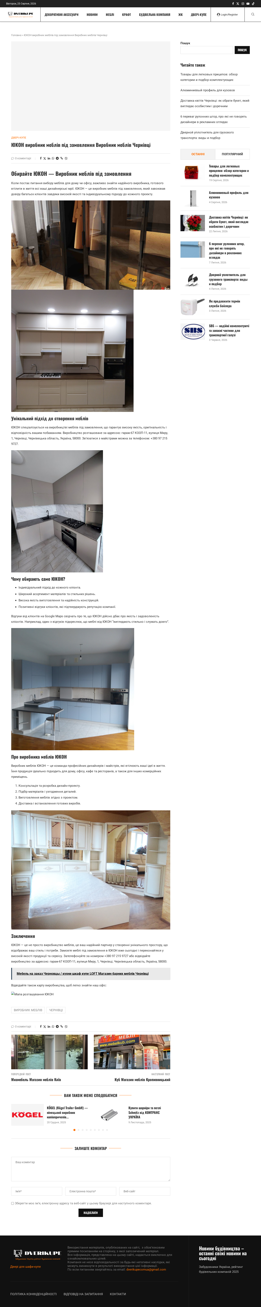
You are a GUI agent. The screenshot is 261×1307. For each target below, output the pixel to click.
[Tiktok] (253, 3)
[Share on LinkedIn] (49, 158)
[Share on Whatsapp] (53, 158)
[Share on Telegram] (57, 158)
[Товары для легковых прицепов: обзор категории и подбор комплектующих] (192, 172)
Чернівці (56, 1010)
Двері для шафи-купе (25, 1266)
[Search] (253, 14)
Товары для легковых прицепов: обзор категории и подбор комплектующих (229, 170)
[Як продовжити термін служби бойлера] (192, 307)
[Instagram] (242, 3)
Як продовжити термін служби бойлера (224, 303)
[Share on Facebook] (41, 158)
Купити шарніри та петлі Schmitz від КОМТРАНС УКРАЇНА (144, 1112)
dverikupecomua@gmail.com (146, 1269)
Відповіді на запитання (83, 1294)
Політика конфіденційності (33, 1294)
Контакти (118, 1294)
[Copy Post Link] (61, 158)
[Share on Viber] (66, 158)
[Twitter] (237, 3)
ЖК (180, 14)
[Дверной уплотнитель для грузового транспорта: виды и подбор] (192, 280)
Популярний (232, 154)
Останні (198, 154)
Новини (92, 14)
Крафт (126, 14)
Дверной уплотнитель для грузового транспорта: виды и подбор (228, 279)
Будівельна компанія (154, 14)
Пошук (185, 43)
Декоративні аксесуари (62, 14)
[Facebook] (233, 3)
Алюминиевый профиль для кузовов (207, 90)
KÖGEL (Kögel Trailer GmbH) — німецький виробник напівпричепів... (67, 1112)
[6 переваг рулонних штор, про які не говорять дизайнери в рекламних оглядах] (192, 249)
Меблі (110, 14)
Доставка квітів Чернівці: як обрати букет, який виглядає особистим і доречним (228, 222)
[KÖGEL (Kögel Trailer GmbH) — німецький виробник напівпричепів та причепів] (27, 1115)
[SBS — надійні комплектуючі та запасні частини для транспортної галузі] (192, 331)
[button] (16, 1117)
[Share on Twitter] (44, 158)
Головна (16, 35)
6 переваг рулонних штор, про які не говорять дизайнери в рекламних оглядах (226, 250)
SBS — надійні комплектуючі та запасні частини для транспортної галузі (229, 330)
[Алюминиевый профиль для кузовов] (192, 198)
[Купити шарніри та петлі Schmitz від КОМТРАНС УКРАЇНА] (109, 1115)
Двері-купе (199, 14)
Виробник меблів (28, 1010)
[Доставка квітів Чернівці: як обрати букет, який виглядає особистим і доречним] (192, 223)
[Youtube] (248, 3)
